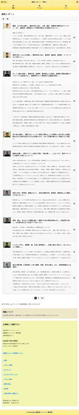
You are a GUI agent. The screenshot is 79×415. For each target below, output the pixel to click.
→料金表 (5, 388)
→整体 (5, 360)
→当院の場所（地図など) (10, 393)
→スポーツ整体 (7, 365)
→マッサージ (7, 370)
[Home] (77, 2)
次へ (42, 298)
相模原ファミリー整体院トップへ (13, 353)
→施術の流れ (7, 384)
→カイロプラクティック (10, 374)
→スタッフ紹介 (7, 379)
